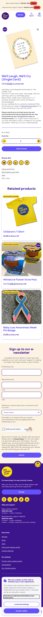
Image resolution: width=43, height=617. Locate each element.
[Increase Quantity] (38, 141)
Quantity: (5, 136)
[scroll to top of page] (37, 464)
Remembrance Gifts (29, 106)
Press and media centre (11, 547)
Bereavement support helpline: (14, 516)
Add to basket (21, 149)
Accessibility (6, 565)
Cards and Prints (8, 169)
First (3, 390)
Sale (3, 175)
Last (3, 400)
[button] (38, 29)
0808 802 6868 (28, 7)
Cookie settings (7, 551)
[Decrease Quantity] (4, 141)
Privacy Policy (18, 439)
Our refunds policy (9, 568)
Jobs (3, 544)
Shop (4, 540)
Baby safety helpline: (10, 509)
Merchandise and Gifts (10, 172)
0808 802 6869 (25, 3)
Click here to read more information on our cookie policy (19, 596)
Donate (4, 537)
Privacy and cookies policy (12, 561)
